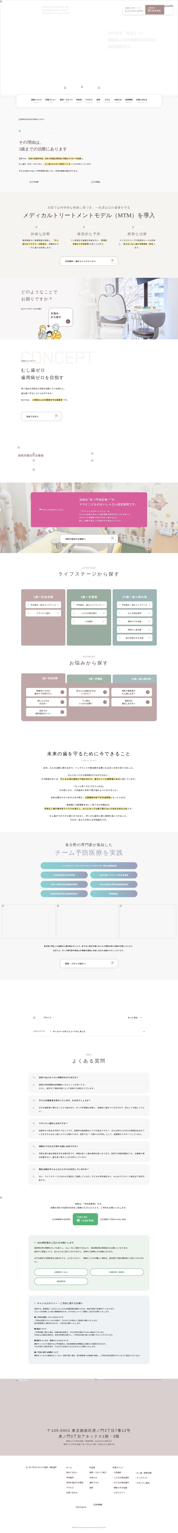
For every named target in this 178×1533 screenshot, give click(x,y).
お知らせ (93, 1477)
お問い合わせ (72, 1492)
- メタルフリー (119, 1492)
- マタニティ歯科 (142, 1483)
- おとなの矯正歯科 (121, 1482)
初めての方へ (72, 1472)
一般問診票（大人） (61, 1272)
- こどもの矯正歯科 (121, 1477)
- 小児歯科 (117, 1472)
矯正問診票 (61, 1281)
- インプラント (141, 1478)
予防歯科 (70, 1477)
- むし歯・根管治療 (143, 1473)
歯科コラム (94, 1482)
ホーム (69, 1467)
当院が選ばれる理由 (74, 1482)
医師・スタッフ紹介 (97, 1472)
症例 (91, 1487)
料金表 (92, 1467)
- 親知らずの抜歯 (120, 1487)
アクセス (70, 1487)
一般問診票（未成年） (116, 1272)
